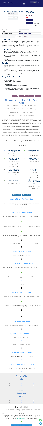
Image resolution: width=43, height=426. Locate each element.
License (25, 36)
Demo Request (16, 194)
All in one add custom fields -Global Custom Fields (13, 3)
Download (30, 20)
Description (18, 36)
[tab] (21, 96)
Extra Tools (10, 2)
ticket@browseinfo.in (21, 418)
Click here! (38, 25)
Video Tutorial (26, 194)
